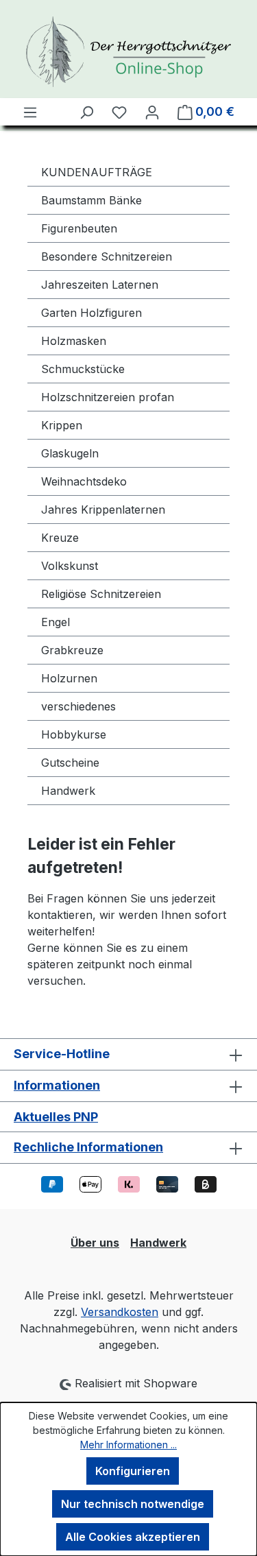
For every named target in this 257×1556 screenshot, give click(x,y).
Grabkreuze (72, 650)
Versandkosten (119, 1312)
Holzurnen (69, 678)
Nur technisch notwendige (132, 1504)
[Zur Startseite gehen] (128, 51)
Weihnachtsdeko (84, 481)
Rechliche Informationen (88, 1147)
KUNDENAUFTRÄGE (96, 172)
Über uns (95, 1242)
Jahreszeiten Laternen (99, 284)
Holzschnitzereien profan (107, 397)
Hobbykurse (73, 734)
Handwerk (68, 791)
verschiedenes (78, 706)
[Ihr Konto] (152, 111)
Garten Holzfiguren (91, 313)
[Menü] (30, 111)
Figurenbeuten (79, 228)
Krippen (61, 425)
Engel (55, 622)
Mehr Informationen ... (128, 1444)
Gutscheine (70, 762)
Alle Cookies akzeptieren (132, 1537)
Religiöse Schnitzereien (101, 594)
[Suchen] (86, 111)
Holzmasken (73, 341)
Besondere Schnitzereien (106, 256)
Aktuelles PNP (56, 1117)
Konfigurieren (132, 1471)
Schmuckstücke (83, 369)
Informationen (57, 1085)
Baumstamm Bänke (91, 200)
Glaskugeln (70, 453)
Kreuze (60, 537)
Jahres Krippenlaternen (103, 509)
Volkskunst (69, 566)
